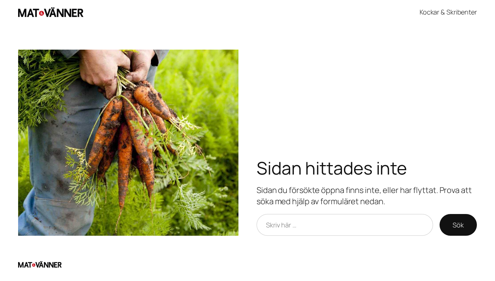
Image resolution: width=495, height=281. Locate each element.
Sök (458, 225)
